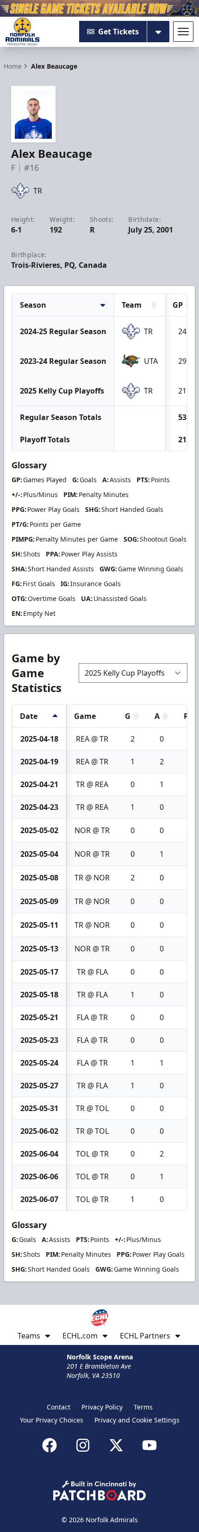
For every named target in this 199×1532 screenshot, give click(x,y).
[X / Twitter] (116, 1445)
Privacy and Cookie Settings (137, 1420)
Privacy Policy (102, 1407)
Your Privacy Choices (51, 1420)
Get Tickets (118, 31)
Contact (58, 1407)
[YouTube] (149, 1445)
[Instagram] (83, 1445)
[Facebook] (49, 1445)
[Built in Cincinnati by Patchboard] (99, 1490)
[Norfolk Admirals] (22, 31)
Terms (143, 1407)
